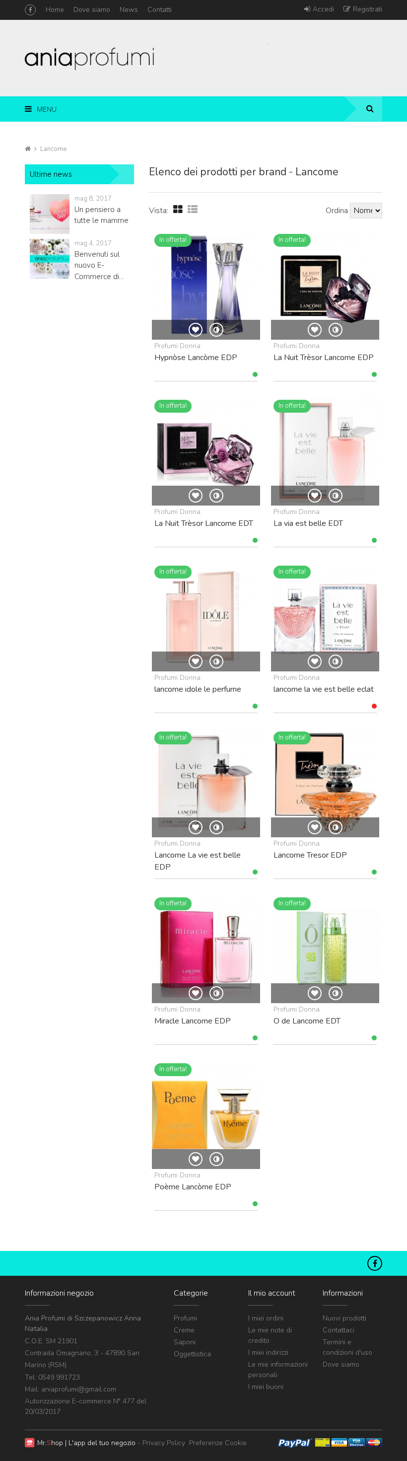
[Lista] (193, 210)
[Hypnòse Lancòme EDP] (206, 285)
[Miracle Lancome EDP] (206, 949)
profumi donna (177, 346)
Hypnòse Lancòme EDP (195, 357)
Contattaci (338, 1330)
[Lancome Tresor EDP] (325, 783)
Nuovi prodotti (344, 1318)
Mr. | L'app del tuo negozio (86, 1443)
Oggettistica (192, 1354)
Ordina (337, 210)
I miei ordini (265, 1318)
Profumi (185, 1318)
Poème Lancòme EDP (192, 1186)
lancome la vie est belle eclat (323, 689)
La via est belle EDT (308, 523)
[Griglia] (178, 210)
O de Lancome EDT (306, 1021)
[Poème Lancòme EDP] (206, 1115)
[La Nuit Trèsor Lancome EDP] (325, 285)
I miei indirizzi (268, 1352)
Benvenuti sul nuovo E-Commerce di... (99, 265)
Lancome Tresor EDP (310, 855)
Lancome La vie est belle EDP (197, 861)
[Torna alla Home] (28, 149)
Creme (184, 1330)
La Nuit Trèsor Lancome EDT (203, 523)
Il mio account (271, 1293)
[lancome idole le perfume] (206, 617)
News (129, 9)
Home (55, 9)
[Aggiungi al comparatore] (216, 330)
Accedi (323, 9)
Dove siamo (91, 9)
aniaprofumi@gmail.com (78, 1389)
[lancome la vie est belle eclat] (325, 617)
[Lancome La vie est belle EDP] (206, 783)
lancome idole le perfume (197, 689)
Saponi (185, 1342)
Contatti (159, 9)
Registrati (367, 9)
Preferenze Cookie (218, 1443)
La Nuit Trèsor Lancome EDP (323, 357)
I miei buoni (265, 1386)
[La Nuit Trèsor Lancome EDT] (206, 451)
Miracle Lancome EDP (192, 1021)
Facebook (30, 9)
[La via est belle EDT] (325, 451)
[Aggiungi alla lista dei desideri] (196, 330)
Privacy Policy (163, 1443)
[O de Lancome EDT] (325, 949)
